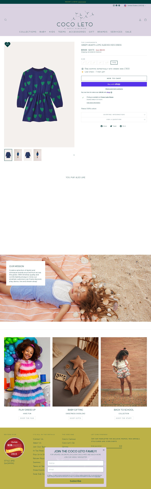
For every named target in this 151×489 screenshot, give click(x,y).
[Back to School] (124, 372)
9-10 (106, 63)
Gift (91, 32)
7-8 (100, 63)
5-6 (94, 63)
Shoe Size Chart (40, 474)
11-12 (114, 63)
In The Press (38, 451)
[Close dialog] (103, 450)
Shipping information (114, 114)
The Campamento (89, 42)
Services (116, 32)
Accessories (77, 32)
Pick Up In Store (40, 455)
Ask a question (114, 119)
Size (83, 59)
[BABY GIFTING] (75, 372)
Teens (62, 32)
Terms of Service (40, 466)
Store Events (38, 470)
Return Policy (39, 458)
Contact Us (38, 439)
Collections (28, 32)
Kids (52, 32)
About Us (37, 443)
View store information (93, 102)
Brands (103, 32)
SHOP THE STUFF (124, 418)
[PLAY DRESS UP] (27, 372)
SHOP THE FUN (27, 418)
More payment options (114, 89)
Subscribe (75, 481)
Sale (129, 32)
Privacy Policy (98, 476)
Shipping (84, 52)
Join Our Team (39, 447)
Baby (43, 32)
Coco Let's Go (68, 443)
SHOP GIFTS (75, 418)
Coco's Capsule (69, 439)
